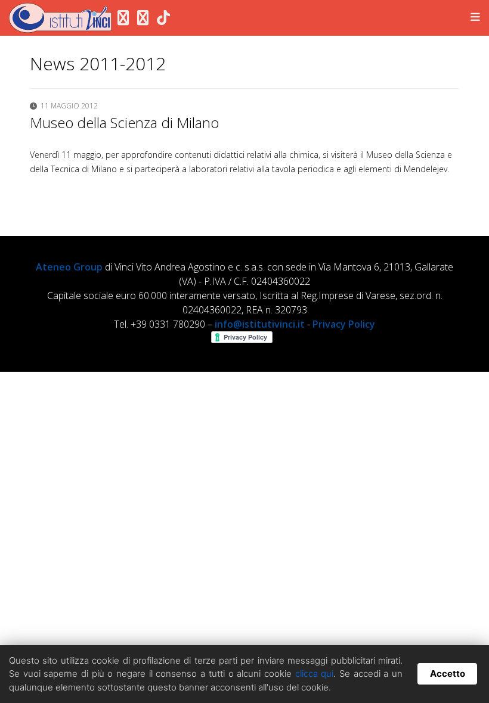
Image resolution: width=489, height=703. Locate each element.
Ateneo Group (69, 266)
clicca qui (314, 673)
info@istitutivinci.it (260, 324)
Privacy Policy (343, 324)
